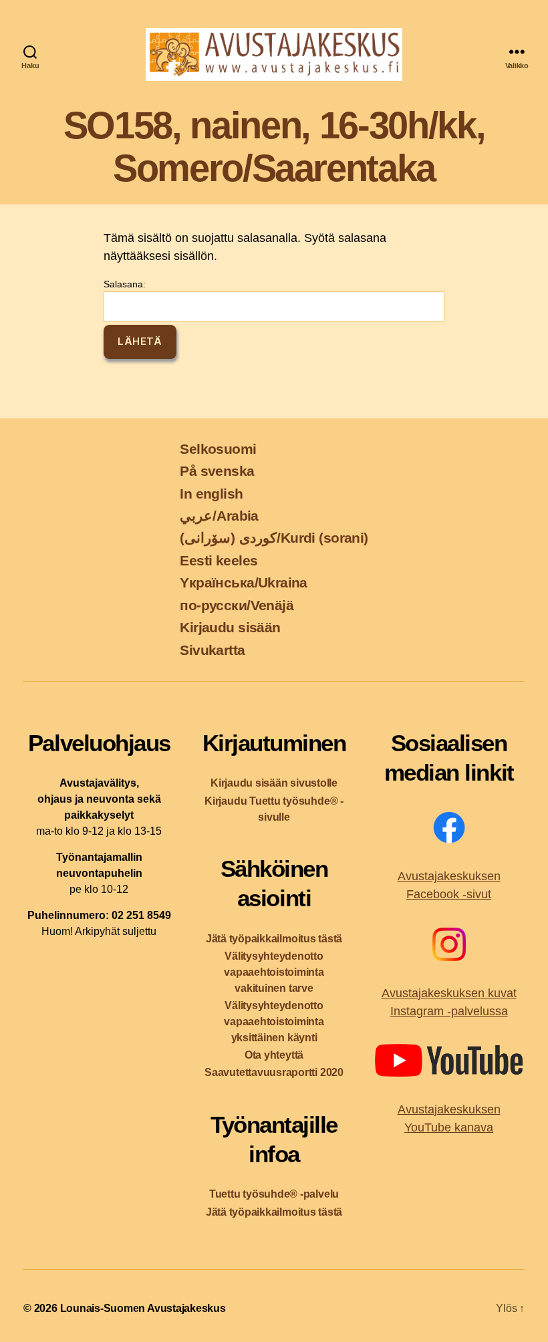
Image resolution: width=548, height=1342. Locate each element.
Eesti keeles (218, 560)
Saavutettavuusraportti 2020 (274, 1072)
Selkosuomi (218, 448)
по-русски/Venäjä (236, 605)
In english (211, 493)
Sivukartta (212, 650)
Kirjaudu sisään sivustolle (274, 783)
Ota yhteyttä (274, 1055)
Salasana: (125, 284)
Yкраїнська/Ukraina (243, 582)
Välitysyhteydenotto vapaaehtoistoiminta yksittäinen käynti (274, 1021)
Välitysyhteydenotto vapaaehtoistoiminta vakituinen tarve (274, 972)
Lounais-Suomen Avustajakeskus (143, 1308)
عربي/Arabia (219, 515)
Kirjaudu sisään (230, 627)
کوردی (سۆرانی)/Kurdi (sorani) (274, 537)
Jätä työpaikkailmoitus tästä (274, 938)
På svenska (217, 471)
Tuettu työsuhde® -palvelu (274, 1194)
